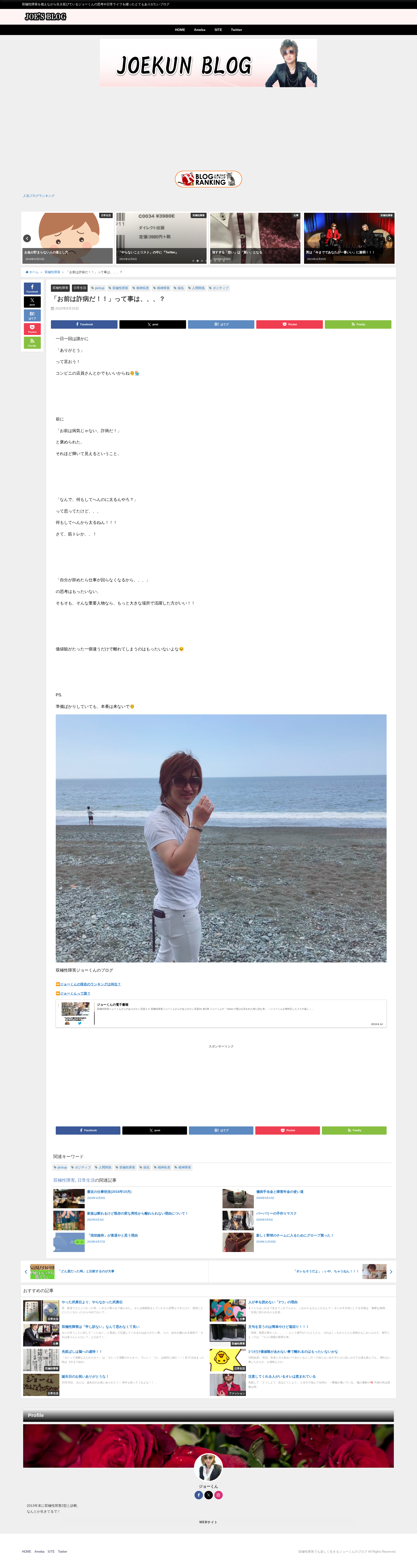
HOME (180, 29)
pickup (99, 288)
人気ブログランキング (39, 195)
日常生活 (80, 287)
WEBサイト (208, 1522)
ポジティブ (221, 288)
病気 (181, 288)
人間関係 (198, 288)
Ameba (199, 29)
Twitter (236, 29)
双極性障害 (60, 287)
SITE (218, 29)
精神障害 (163, 288)
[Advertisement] (208, 125)
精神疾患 (142, 288)
